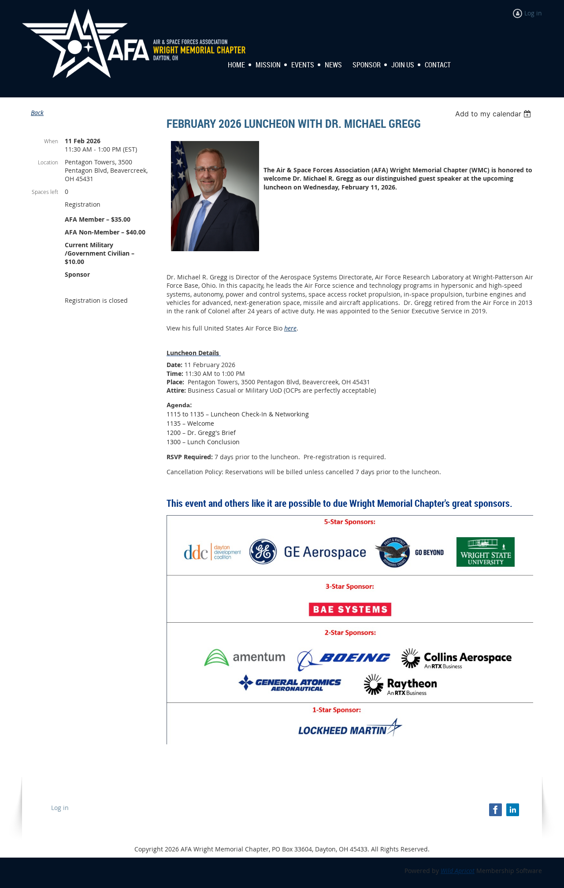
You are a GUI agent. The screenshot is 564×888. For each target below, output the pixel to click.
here (290, 328)
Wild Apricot (458, 870)
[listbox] (494, 113)
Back (37, 112)
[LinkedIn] (512, 809)
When (51, 141)
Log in (533, 13)
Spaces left (45, 191)
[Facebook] (495, 809)
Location (48, 162)
